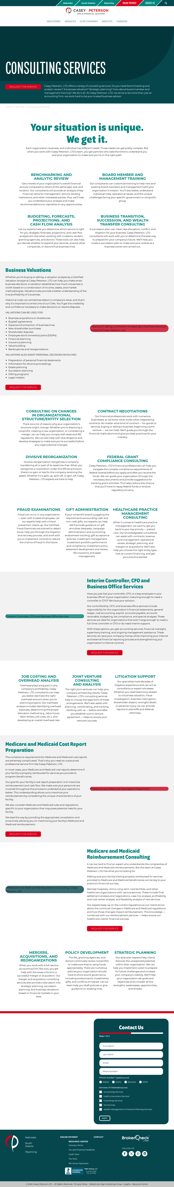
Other (145, 1082)
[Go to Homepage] (87, 11)
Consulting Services (113, 1100)
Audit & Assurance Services (116, 1096)
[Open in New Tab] (83, 1171)
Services (19, 106)
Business (132, 1082)
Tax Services (109, 1105)
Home (9, 106)
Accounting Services (113, 1092)
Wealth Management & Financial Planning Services (128, 1109)
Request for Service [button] (23, 86)
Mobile (106, 1082)
